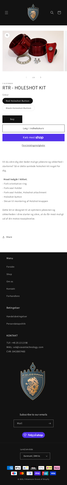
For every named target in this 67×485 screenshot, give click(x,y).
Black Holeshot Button (20, 108)
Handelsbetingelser (17, 316)
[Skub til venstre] (26, 77)
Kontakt (11, 288)
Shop (9, 274)
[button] (6, 12)
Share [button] (9, 236)
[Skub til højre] (40, 77)
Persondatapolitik (16, 323)
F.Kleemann (29, 479)
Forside (10, 266)
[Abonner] (49, 423)
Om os (10, 281)
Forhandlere (13, 296)
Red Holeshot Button (17, 100)
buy (12, 119)
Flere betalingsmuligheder (33, 145)
